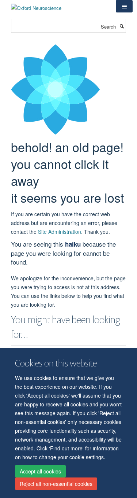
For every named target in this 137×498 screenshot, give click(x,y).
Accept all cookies (40, 471)
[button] (124, 6)
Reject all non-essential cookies (56, 483)
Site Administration (59, 231)
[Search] (122, 26)
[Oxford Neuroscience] (36, 5)
